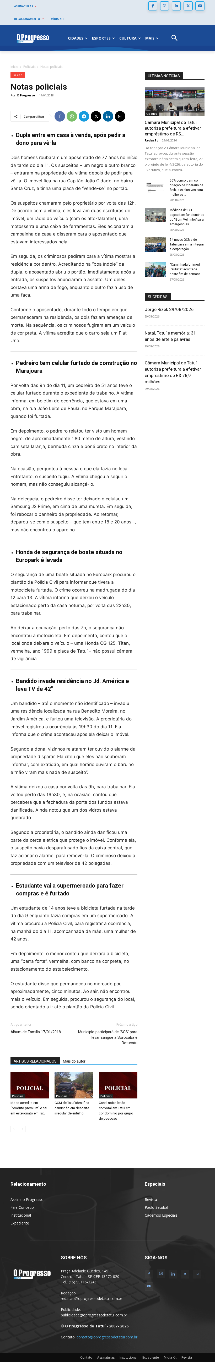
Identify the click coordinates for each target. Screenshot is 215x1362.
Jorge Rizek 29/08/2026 (169, 309)
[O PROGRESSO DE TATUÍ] (32, 38)
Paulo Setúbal (156, 1207)
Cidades (151, 114)
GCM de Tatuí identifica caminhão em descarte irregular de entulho (72, 1108)
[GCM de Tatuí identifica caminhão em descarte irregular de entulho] (74, 1085)
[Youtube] (200, 5)
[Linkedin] (176, 5)
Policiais (29, 66)
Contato (86, 1357)
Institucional (20, 1215)
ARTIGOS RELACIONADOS (35, 1061)
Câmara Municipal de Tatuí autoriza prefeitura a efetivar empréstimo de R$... (173, 128)
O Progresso (26, 95)
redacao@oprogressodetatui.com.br (91, 1298)
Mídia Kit (170, 1357)
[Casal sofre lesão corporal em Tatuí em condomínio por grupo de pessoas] (118, 1085)
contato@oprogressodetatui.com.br (107, 1336)
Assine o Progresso (27, 1199)
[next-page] (22, 1129)
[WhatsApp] (72, 116)
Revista (151, 1199)
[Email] (120, 116)
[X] (188, 5)
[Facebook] (152, 5)
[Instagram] (164, 5)
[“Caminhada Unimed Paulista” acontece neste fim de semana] (155, 269)
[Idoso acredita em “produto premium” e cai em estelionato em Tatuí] (29, 1085)
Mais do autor (74, 1061)
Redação (151, 140)
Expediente (19, 1223)
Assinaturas (106, 1357)
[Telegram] (84, 116)
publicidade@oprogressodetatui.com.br (94, 1314)
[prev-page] (13, 1129)
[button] (174, 38)
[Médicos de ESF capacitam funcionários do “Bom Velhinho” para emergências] (155, 215)
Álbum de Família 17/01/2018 (35, 1032)
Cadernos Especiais (161, 1215)
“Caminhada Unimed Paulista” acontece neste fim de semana (185, 269)
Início (14, 66)
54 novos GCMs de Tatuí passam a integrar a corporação (187, 244)
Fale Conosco (22, 1207)
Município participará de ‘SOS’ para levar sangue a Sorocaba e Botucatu (107, 1037)
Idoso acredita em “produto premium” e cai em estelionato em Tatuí (28, 1108)
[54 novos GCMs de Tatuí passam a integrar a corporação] (155, 244)
